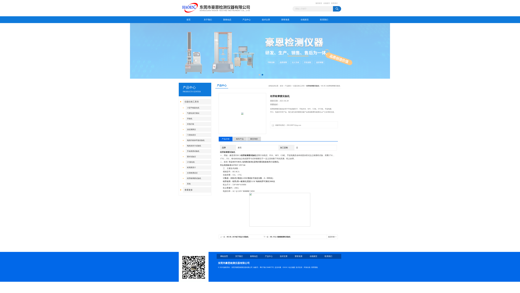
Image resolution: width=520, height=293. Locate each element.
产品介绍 (225, 139)
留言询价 (254, 139)
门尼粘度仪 (191, 135)
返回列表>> (332, 237)
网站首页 (224, 256)
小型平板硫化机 (193, 108)
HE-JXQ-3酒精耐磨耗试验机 (280, 237)
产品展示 (288, 86)
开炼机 (189, 119)
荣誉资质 (285, 20)
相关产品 (240, 139)
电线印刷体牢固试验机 (196, 140)
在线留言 (326, 3)
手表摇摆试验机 (193, 151)
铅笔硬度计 (191, 167)
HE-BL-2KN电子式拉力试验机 (237, 237)
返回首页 (319, 3)
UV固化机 (191, 162)
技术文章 (266, 20)
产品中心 (247, 20)
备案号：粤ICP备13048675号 (263, 267)
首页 (188, 20)
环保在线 (307, 267)
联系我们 (334, 3)
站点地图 (291, 267)
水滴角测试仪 (192, 173)
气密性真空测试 (193, 113)
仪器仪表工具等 (192, 102)
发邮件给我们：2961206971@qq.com (287, 125)
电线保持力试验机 (194, 146)
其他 (189, 184)
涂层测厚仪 (191, 129)
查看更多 (189, 190)
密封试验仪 (191, 157)
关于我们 (208, 20)
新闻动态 (227, 20)
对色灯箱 (190, 124)
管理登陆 (314, 267)
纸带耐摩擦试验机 (194, 178)
